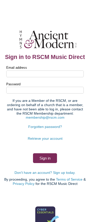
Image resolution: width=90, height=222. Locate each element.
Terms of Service (69, 179)
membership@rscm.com (45, 117)
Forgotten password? (45, 127)
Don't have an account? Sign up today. (45, 173)
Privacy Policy (23, 184)
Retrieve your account (45, 138)
